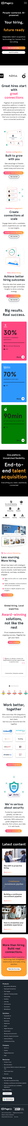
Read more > (8, 872)
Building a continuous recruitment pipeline (13, 895)
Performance (7, 1004)
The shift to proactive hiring (11, 1080)
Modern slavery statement (8, 1114)
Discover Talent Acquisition (13, 173)
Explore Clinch (7, 595)
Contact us (7, 1093)
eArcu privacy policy (6, 1112)
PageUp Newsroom (9, 1053)
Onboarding (7, 996)
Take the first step (14, 969)
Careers (6, 1050)
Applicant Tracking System (11, 994)
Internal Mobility (8, 1038)
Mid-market (7, 1018)
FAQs (5, 1055)
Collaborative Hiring (9, 1041)
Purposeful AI (7, 1016)
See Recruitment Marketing (13, 232)
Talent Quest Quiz (8, 1071)
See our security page (13, 831)
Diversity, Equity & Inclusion (11, 1036)
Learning (6, 1001)
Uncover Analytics (13, 296)
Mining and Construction (10, 1033)
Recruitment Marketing (13, 346)
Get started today (13, 48)
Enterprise (6, 1021)
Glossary (6, 1074)
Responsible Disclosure (7, 1116)
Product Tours (7, 1062)
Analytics (6, 999)
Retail (5, 1026)
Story (19, 357)
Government (7, 1031)
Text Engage (7, 991)
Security (16, 1116)
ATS (7, 349)
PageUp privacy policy (18, 1112)
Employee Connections (10, 989)
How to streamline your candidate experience (14, 924)
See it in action (13, 52)
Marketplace (7, 1009)
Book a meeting (14, 642)
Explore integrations (14, 764)
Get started (14, 176)
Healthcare (7, 1023)
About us (6, 1048)
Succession (7, 1006)
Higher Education (8, 1028)
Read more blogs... (7, 1089)
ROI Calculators (8, 1064)
